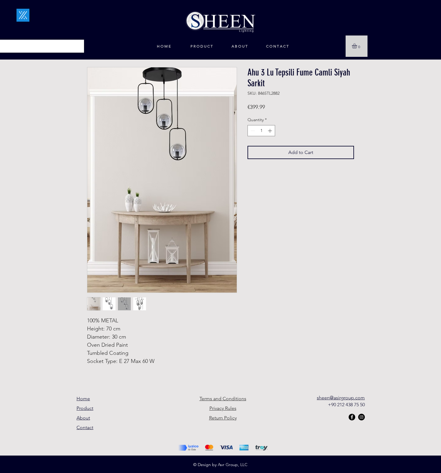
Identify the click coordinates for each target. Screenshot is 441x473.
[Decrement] (252, 130)
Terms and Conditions (223, 398)
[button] (357, 45)
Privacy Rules (222, 408)
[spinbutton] (261, 130)
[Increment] (270, 130)
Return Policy (223, 418)
